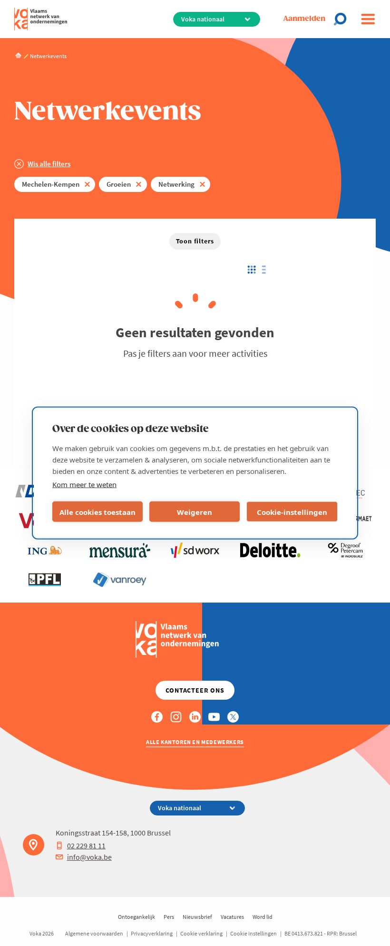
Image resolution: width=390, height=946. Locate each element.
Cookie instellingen (253, 933)
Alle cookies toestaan (97, 511)
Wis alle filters (49, 163)
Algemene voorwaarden (94, 933)
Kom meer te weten (84, 484)
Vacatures (232, 916)
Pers (169, 916)
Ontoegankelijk (136, 916)
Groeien (119, 184)
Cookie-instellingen (292, 511)
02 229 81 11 (86, 845)
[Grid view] (251, 269)
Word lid (263, 916)
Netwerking (176, 184)
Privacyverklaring (152, 933)
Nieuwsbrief (197, 916)
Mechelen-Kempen (50, 184)
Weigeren (194, 511)
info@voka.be (89, 857)
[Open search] (343, 19)
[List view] (266, 269)
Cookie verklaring (201, 933)
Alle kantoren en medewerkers (195, 741)
